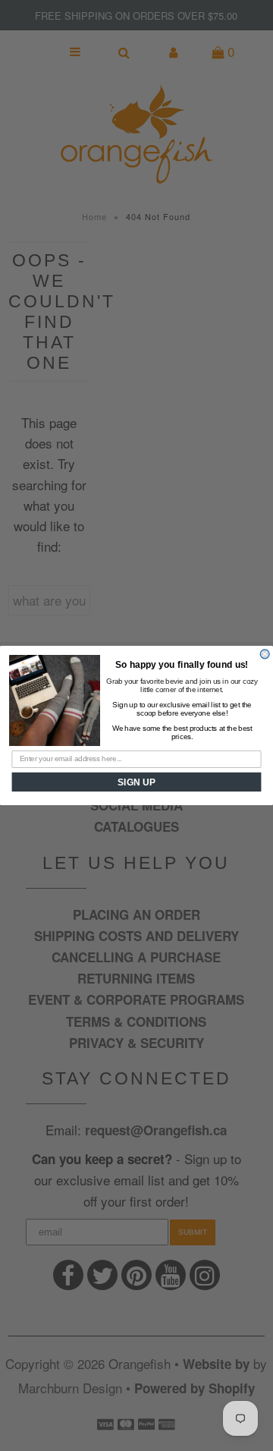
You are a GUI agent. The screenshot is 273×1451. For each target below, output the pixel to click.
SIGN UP (136, 782)
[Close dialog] (264, 654)
